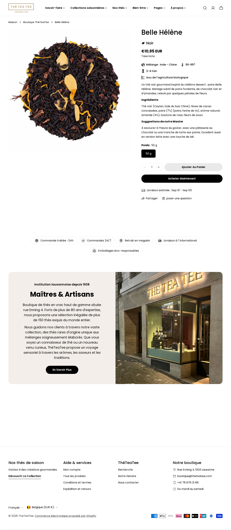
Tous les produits (74, 476)
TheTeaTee (26, 516)
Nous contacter (128, 482)
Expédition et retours (77, 489)
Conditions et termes (77, 482)
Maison (12, 22)
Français (14, 508)
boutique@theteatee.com (194, 476)
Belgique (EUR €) (43, 507)
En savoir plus (62, 370)
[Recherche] (205, 8)
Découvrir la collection (24, 476)
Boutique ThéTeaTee (36, 22)
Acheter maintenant (182, 179)
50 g (148, 153)
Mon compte (71, 470)
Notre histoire (127, 476)
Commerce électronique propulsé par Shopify (65, 516)
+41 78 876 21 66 (188, 482)
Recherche (125, 470)
